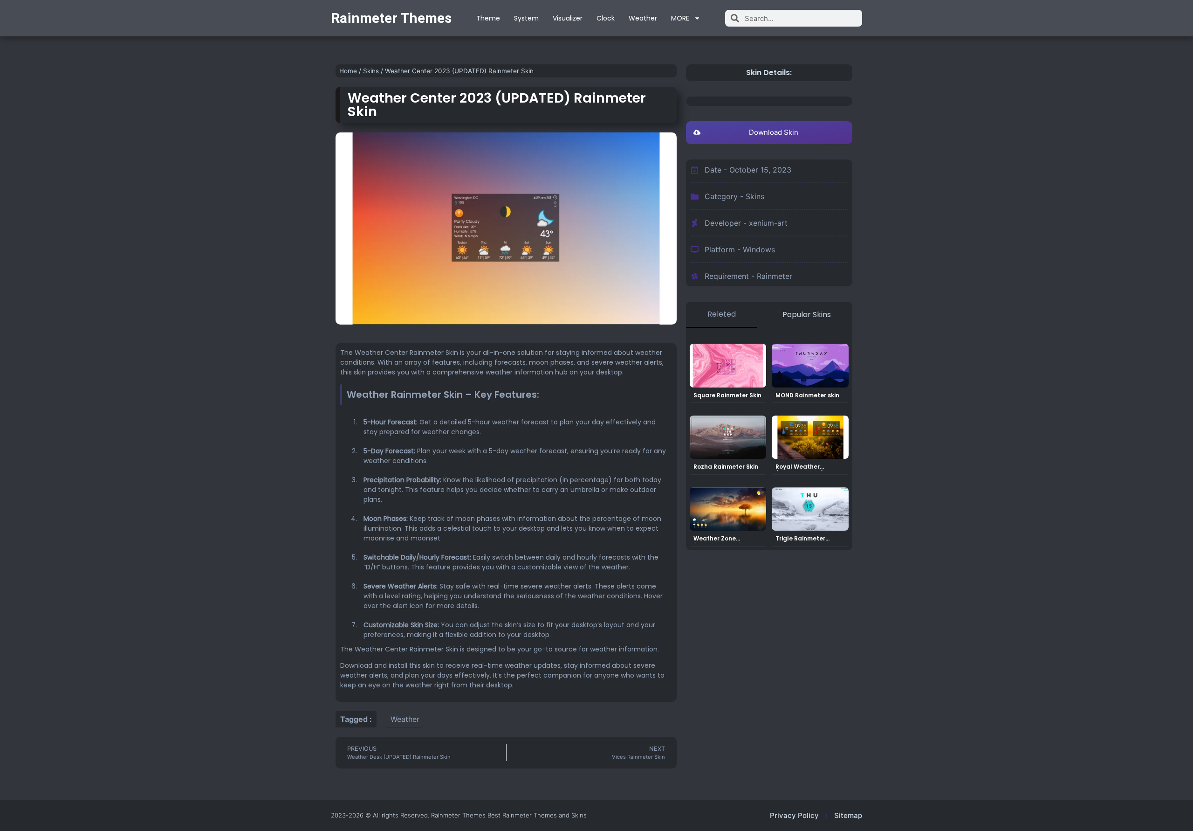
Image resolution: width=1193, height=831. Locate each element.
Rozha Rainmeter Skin (725, 467)
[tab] (721, 315)
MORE (680, 18)
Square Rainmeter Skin (727, 395)
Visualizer (568, 18)
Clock (605, 18)
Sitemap (848, 815)
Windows (759, 249)
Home (348, 71)
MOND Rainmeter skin (807, 395)
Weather (643, 18)
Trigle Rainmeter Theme (800, 541)
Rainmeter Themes (391, 18)
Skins (371, 71)
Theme (488, 18)
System (526, 18)
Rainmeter (774, 276)
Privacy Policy (794, 815)
